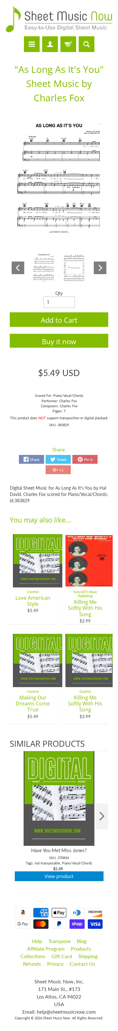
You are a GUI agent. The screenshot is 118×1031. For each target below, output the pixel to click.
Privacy (55, 964)
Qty (59, 293)
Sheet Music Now (56, 1018)
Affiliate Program (46, 948)
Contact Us (82, 964)
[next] (102, 817)
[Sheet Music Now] (59, 19)
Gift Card (62, 956)
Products (81, 948)
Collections (32, 956)
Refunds (32, 964)
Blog (82, 941)
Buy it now (59, 341)
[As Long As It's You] (43, 268)
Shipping (88, 956)
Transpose (59, 941)
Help (37, 941)
